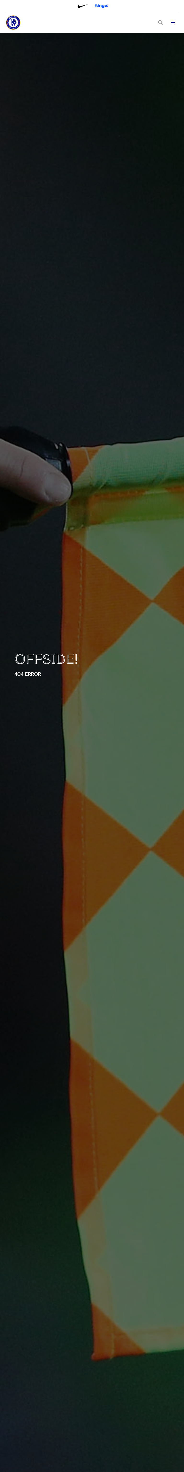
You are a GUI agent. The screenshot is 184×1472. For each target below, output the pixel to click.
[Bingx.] (101, 6)
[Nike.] (82, 6)
